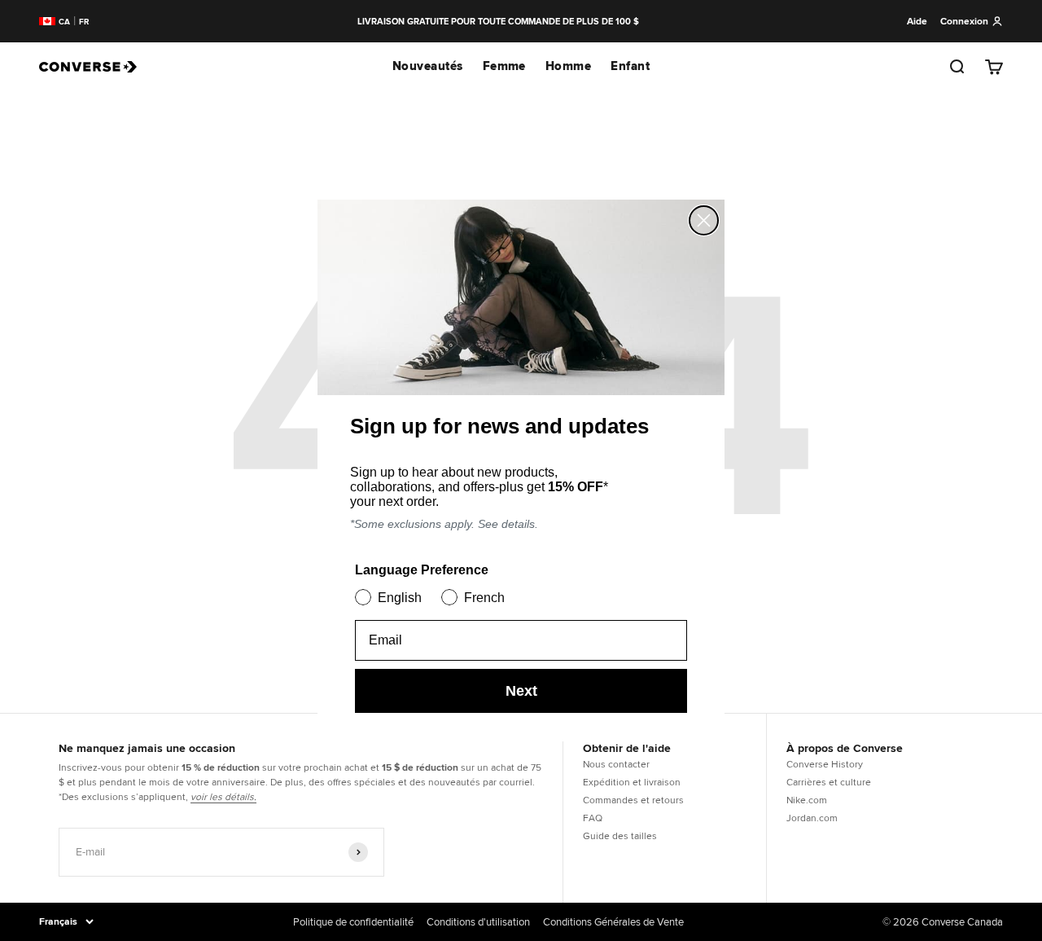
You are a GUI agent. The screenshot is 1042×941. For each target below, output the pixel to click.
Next (521, 691)
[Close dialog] (704, 220)
